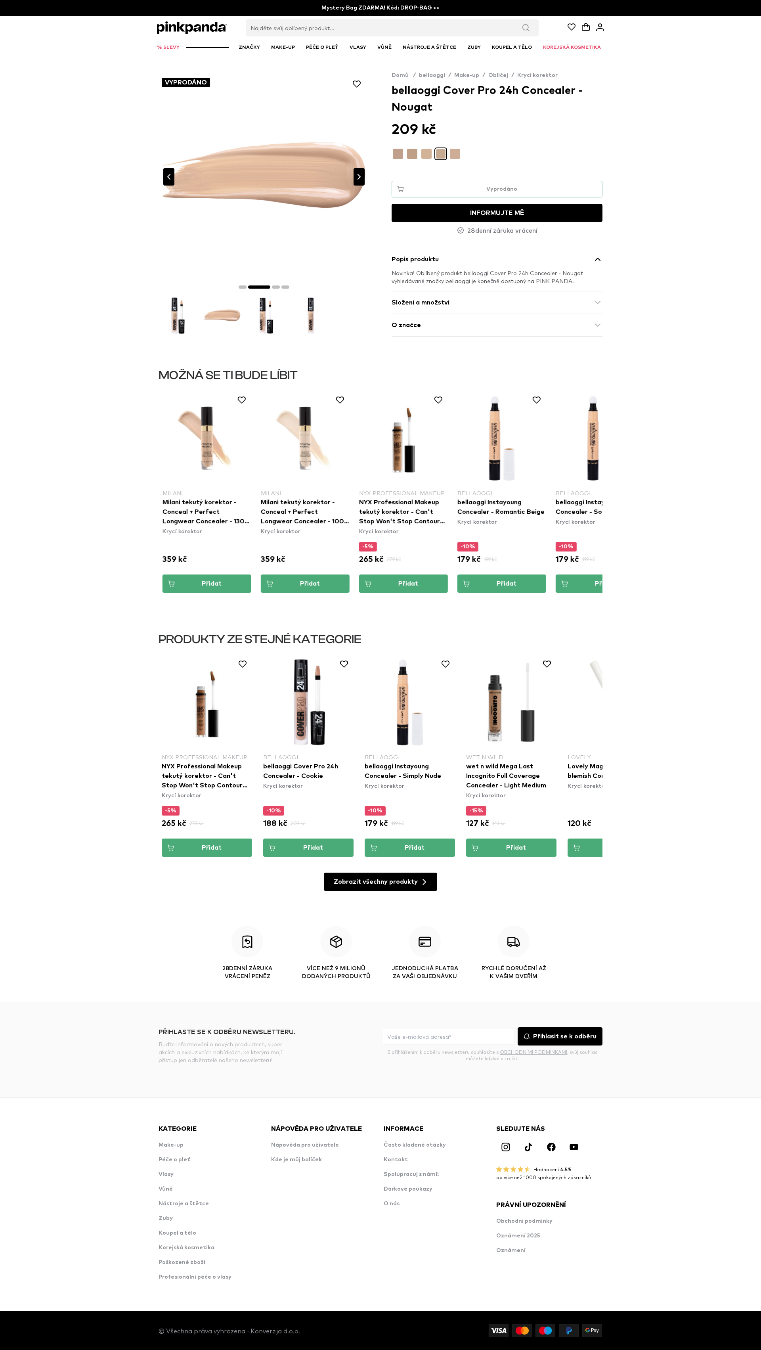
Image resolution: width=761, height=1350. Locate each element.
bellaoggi (432, 75)
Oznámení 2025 (518, 1236)
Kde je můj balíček (296, 1159)
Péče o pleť (174, 1159)
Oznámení (511, 1250)
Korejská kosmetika (186, 1247)
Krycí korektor (537, 75)
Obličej (498, 75)
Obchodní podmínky (524, 1221)
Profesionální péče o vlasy (195, 1277)
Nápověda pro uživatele (305, 1145)
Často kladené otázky (415, 1145)
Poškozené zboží (182, 1262)
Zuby (166, 1218)
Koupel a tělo (177, 1233)
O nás (392, 1203)
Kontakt (396, 1159)
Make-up (466, 75)
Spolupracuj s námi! (411, 1174)
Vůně (166, 1189)
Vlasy (166, 1174)
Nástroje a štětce (184, 1203)
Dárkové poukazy (408, 1189)
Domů (404, 75)
